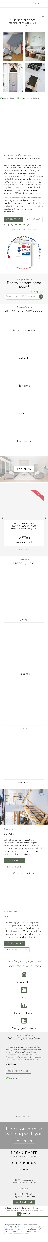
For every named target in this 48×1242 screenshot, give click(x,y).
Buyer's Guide (14, 861)
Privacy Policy (10, 1210)
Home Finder (13, 867)
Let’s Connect (24, 1141)
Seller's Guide (14, 943)
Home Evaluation (16, 950)
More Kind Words (18, 1071)
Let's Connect (24, 1202)
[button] (13, 219)
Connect (36, 4)
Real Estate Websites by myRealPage (29, 1210)
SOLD (42, 291)
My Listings (33, 219)
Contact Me (13, 219)
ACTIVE (33, 291)
